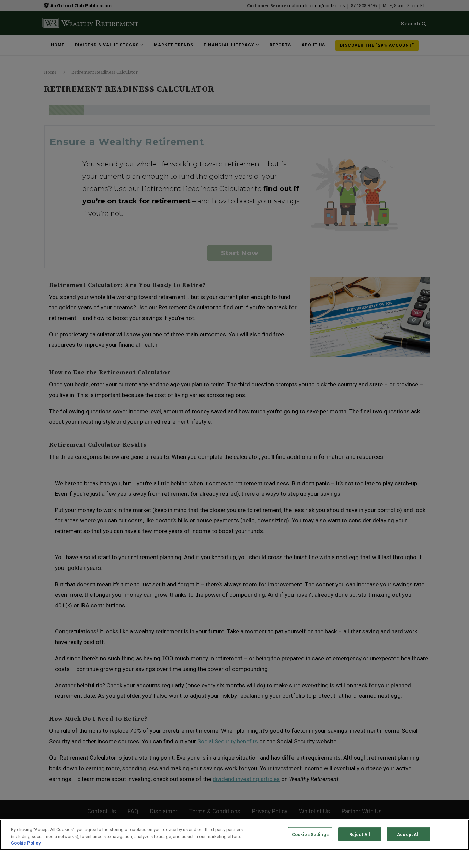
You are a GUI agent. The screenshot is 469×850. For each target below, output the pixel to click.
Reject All (359, 834)
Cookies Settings (310, 834)
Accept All (408, 834)
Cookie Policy (26, 843)
